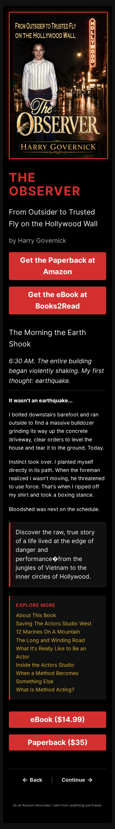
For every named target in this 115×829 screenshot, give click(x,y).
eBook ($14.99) (57, 719)
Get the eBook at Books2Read (57, 300)
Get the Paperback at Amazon (57, 266)
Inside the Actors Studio (45, 665)
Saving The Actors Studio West (53, 623)
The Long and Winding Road (50, 640)
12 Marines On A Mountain (48, 632)
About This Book (36, 615)
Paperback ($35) (58, 742)
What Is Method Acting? (45, 689)
